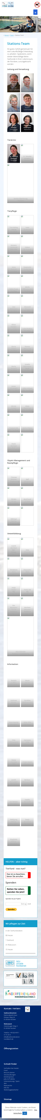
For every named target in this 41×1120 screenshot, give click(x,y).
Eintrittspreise (9, 1077)
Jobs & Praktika (9, 1079)
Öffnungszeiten (11, 1048)
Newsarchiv (8, 1085)
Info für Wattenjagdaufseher (11, 1088)
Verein (7, 35)
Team (12, 35)
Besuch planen (9, 1072)
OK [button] (25, 1113)
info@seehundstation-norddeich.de (12, 1038)
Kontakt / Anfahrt (12, 1008)
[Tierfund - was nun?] (18, 878)
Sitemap (8, 1099)
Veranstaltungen (10, 1075)
